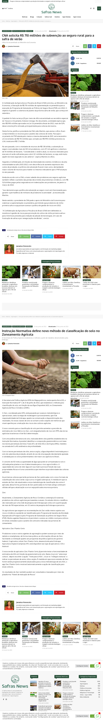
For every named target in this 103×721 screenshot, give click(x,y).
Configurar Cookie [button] (82, 716)
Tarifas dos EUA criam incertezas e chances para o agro (91, 284)
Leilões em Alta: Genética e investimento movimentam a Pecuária (29, 1)
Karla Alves (74, 101)
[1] (97, 717)
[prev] (96, 1)
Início (3, 21)
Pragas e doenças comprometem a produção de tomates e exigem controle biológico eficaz (90, 117)
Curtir (99, 58)
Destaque (29, 31)
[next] (99, 1)
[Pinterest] (99, 46)
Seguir (99, 63)
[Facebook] (91, 8)
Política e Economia (19, 31)
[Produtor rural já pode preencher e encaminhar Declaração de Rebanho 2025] (75, 106)
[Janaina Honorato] (4, 46)
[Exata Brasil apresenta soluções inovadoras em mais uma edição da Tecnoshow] (33, 708)
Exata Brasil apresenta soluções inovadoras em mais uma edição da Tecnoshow (45, 708)
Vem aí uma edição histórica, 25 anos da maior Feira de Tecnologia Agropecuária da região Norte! (44, 697)
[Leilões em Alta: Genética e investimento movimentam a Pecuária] (75, 127)
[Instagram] (93, 8)
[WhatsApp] (85, 46)
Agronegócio (14, 21)
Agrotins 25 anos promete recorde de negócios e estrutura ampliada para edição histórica (44, 684)
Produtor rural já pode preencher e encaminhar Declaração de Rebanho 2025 (89, 106)
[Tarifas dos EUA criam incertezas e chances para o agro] (92, 272)
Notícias (8, 21)
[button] (99, 8)
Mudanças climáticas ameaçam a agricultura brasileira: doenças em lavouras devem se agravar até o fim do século (85, 97)
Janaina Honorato (13, 46)
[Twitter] (94, 46)
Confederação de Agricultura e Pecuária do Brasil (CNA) (20, 230)
